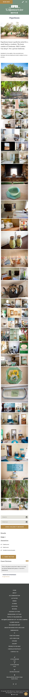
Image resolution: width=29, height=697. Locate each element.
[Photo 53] (14, 471)
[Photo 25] (24, 274)
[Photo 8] (18, 124)
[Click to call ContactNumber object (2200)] (22, 2)
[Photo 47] (18, 407)
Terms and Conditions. (18, 687)
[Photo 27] (8, 303)
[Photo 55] (10, 504)
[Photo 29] (25, 303)
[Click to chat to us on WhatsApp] (26, 694)
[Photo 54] (14, 489)
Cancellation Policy (14, 643)
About (15, 587)
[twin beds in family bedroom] (21, 114)
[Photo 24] (10, 274)
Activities (14, 592)
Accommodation (14, 590)
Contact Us (14, 646)
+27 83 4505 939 (14, 653)
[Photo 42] (10, 360)
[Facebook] (16, 678)
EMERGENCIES (14, 625)
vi (14, 627)
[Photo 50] (24, 419)
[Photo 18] (14, 191)
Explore (14, 635)
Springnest (10, 687)
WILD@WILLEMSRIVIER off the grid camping (14, 614)
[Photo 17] (14, 173)
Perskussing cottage (14, 608)
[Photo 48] (25, 407)
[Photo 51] (14, 434)
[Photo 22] (14, 240)
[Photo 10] (10, 135)
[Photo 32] (25, 312)
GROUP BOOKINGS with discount (14, 622)
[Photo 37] (5, 334)
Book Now (6, 2)
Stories (14, 598)
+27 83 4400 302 (14, 659)
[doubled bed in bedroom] (21, 104)
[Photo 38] (14, 334)
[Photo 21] (24, 225)
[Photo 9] (25, 124)
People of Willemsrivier (14, 611)
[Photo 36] (24, 322)
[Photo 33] (4, 322)
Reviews (14, 603)
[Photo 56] (23, 504)
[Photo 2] (14, 90)
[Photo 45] (14, 394)
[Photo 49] (10, 419)
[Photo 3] (8, 104)
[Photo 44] (14, 375)
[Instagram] (13, 678)
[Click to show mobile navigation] (26, 2)
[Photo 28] (18, 303)
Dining (15, 595)
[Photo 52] (14, 452)
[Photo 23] (14, 258)
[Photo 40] (10, 347)
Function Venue (14, 630)
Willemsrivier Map (14, 619)
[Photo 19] (14, 209)
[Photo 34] (11, 322)
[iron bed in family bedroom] (7, 114)
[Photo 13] (18, 146)
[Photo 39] (23, 334)
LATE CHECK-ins (14, 633)
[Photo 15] (10, 157)
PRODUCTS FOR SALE (14, 641)
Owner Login (15, 689)
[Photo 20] (10, 225)
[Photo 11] (24, 135)
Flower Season (14, 616)
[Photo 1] (14, 72)
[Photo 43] (24, 360)
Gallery (14, 638)
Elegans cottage (14, 606)
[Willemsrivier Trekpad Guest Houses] (14, 9)
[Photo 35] (18, 322)
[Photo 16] (24, 157)
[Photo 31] (15, 312)
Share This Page (9, 557)
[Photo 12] (8, 146)
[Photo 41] (24, 347)
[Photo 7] (8, 124)
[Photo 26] (14, 289)
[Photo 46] (8, 407)
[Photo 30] (4, 312)
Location (14, 600)
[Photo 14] (25, 146)
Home (14, 584)
